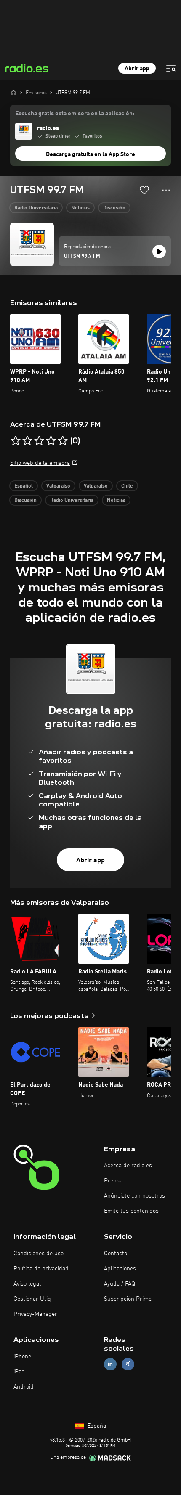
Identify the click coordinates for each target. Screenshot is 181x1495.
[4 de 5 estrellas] (51, 441)
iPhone (22, 1357)
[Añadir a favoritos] (144, 189)
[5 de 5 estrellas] (63, 441)
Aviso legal (27, 1284)
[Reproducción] (159, 251)
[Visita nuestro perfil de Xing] (128, 1364)
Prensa (113, 1181)
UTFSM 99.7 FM (82, 256)
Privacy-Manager (35, 1314)
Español (23, 486)
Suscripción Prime (128, 1299)
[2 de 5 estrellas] (27, 441)
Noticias (80, 208)
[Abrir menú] (171, 68)
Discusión (114, 208)
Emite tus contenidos (131, 1211)
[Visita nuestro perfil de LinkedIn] (110, 1364)
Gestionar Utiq (32, 1299)
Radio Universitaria (36, 208)
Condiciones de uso (38, 1253)
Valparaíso (58, 486)
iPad (19, 1372)
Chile (127, 486)
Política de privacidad (41, 1269)
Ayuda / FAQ (119, 1284)
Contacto (115, 1253)
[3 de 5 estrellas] (39, 441)
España (95, 1426)
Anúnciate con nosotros (134, 1196)
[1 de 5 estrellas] (15, 441)
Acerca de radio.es (128, 1166)
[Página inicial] (13, 92)
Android (23, 1387)
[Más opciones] (166, 190)
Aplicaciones (120, 1269)
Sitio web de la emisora (40, 463)
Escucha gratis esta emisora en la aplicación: (74, 114)
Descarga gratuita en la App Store (90, 154)
